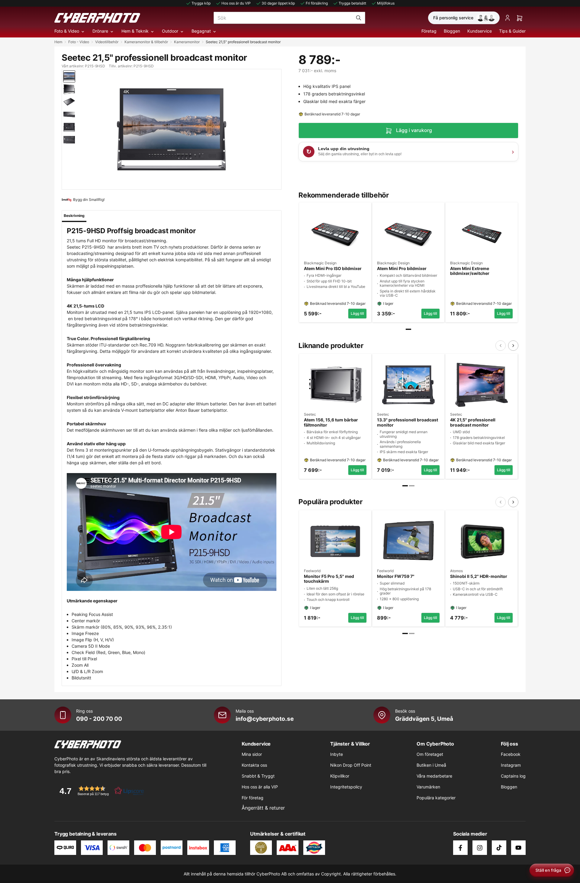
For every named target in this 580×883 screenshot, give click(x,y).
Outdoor (170, 31)
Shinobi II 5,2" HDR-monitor (478, 576)
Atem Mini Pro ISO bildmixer (333, 268)
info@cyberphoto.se (265, 718)
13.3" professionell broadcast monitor (407, 422)
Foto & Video (66, 31)
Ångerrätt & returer (263, 808)
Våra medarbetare (434, 775)
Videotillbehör (106, 42)
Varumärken (428, 786)
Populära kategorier (436, 797)
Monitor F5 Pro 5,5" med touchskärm (329, 579)
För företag (252, 797)
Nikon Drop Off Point (350, 765)
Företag (429, 31)
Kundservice (479, 31)
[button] (99, 791)
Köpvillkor (339, 775)
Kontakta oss (254, 765)
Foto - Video (78, 42)
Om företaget (430, 754)
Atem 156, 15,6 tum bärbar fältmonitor (331, 422)
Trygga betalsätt (352, 3)
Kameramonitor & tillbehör (146, 42)
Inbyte (336, 754)
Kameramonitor (187, 42)
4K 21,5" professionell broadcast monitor (472, 422)
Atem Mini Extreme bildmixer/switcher (469, 271)
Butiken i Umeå (431, 765)
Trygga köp (201, 3)
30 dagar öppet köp (278, 3)
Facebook (510, 754)
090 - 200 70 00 (99, 718)
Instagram (511, 765)
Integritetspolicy (346, 786)
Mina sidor (252, 754)
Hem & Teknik (135, 31)
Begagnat (201, 31)
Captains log (513, 775)
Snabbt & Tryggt (258, 775)
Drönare (100, 31)
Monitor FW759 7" (395, 576)
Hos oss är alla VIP (260, 786)
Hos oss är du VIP (236, 3)
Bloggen (452, 31)
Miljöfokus (386, 3)
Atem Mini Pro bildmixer (402, 268)
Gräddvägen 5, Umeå (424, 718)
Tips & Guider (512, 31)
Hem (58, 42)
